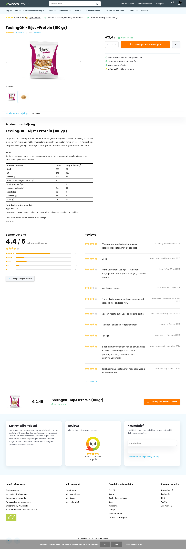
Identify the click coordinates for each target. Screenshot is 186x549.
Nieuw (17, 10)
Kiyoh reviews (34, 17)
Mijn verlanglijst (72, 502)
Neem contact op (21, 459)
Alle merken (166, 506)
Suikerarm (63, 10)
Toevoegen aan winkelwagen (147, 44)
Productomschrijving (16, 113)
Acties (133, 10)
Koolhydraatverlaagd (33, 10)
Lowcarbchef (167, 490)
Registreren (71, 490)
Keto (51, 10)
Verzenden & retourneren (17, 494)
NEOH (163, 498)
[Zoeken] (97, 3)
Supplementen (93, 10)
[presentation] (6, 61)
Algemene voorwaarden (16, 498)
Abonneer (139, 450)
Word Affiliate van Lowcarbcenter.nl (21, 510)
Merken (144, 10)
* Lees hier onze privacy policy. (144, 456)
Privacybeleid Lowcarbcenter (18, 502)
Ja (105, 544)
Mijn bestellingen (73, 494)
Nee (116, 544)
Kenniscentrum (145, 3)
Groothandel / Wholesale (17, 506)
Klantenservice (127, 3)
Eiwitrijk (77, 10)
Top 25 (9, 10)
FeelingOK (37, 32)
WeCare (165, 502)
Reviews (36, 113)
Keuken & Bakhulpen (115, 10)
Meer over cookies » (134, 544)
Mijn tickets (71, 498)
